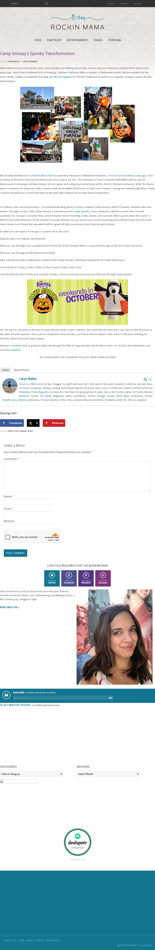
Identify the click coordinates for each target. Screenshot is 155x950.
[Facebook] (145, 379)
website (15, 350)
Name (8, 496)
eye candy (86, 581)
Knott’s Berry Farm (42, 175)
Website (9, 521)
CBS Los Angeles (62, 76)
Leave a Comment (30, 61)
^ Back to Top (10, 940)
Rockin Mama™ (77, 21)
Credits (148, 945)
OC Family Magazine (52, 396)
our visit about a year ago (131, 175)
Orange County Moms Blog (113, 396)
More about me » (9, 607)
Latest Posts (13, 431)
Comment (11, 459)
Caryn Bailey (27, 378)
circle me (103, 581)
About (30, 940)
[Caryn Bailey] (9, 392)
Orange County (26, 431)
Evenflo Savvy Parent (14, 400)
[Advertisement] (28, 736)
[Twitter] (150, 379)
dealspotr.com (77, 859)
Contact (40, 940)
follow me (52, 581)
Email (8, 509)
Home (22, 940)
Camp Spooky (82, 211)
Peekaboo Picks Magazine (34, 392)
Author (5, 370)
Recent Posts (21, 370)
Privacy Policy (53, 940)
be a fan (69, 581)
